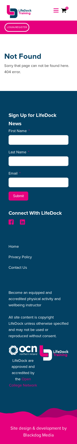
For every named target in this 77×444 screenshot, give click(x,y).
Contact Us (18, 267)
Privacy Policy (20, 257)
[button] (16, 27)
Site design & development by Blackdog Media (38, 432)
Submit (18, 196)
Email (13, 173)
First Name (18, 130)
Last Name (17, 152)
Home (14, 246)
